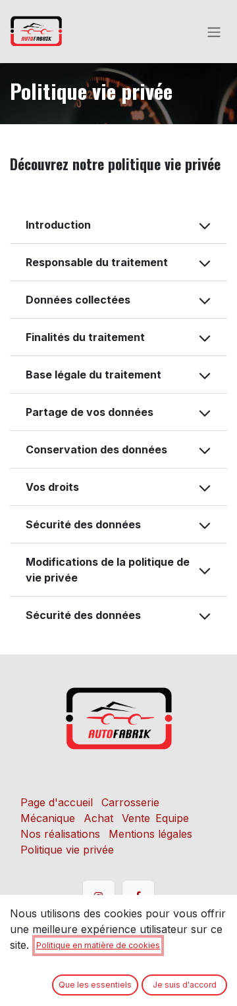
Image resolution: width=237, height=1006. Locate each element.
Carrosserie (130, 802)
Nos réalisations (60, 833)
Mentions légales (150, 833)
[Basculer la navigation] (214, 31)
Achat (98, 818)
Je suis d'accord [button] (185, 985)
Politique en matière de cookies (98, 945)
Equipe (172, 818)
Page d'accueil (56, 802)
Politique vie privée (67, 849)
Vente (136, 818)
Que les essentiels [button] (95, 985)
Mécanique (47, 818)
